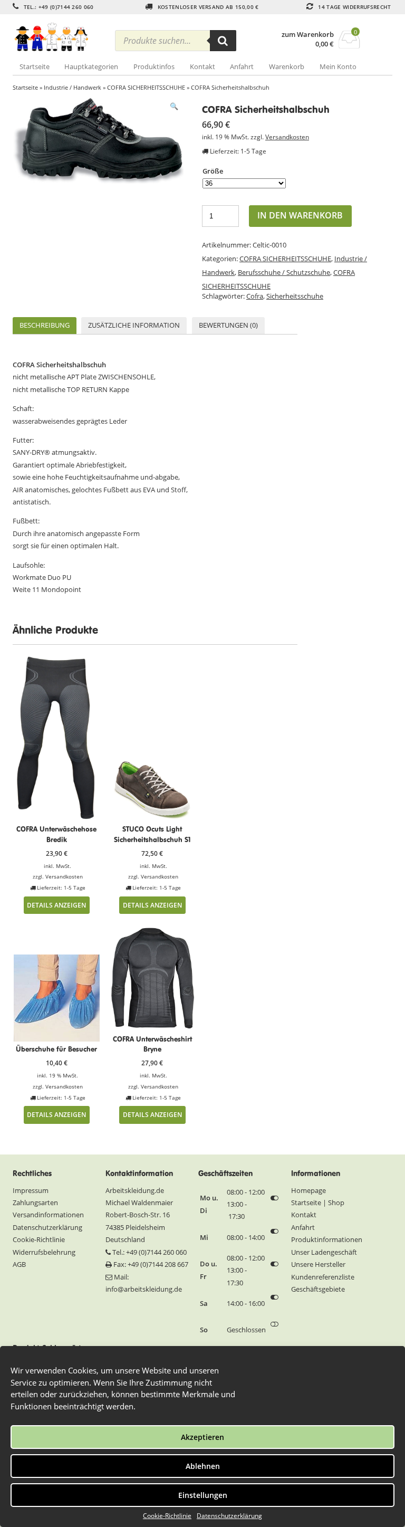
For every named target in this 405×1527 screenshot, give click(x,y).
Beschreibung (45, 325)
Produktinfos (154, 66)
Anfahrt (242, 66)
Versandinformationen (48, 1214)
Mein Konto (338, 66)
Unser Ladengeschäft (324, 1252)
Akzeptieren (202, 1437)
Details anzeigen (56, 905)
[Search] (223, 40)
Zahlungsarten (35, 1202)
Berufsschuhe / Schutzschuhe (284, 272)
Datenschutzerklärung (229, 1515)
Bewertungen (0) (228, 325)
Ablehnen (203, 1466)
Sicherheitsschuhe (294, 296)
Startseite (35, 66)
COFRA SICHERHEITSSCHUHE (146, 87)
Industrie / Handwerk (72, 87)
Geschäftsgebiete (318, 1289)
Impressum (31, 1190)
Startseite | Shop (317, 1202)
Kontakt (202, 66)
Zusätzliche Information (134, 325)
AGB (19, 1264)
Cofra (254, 296)
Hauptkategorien (91, 66)
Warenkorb (286, 66)
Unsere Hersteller (318, 1264)
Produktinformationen (326, 1239)
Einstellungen (202, 1495)
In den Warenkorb (300, 215)
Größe (212, 171)
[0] (349, 45)
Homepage (308, 1190)
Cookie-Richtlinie (167, 1515)
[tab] (44, 326)
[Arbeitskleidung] (60, 37)
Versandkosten (287, 136)
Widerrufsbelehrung (44, 1252)
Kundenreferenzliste (322, 1277)
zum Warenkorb (308, 34)
